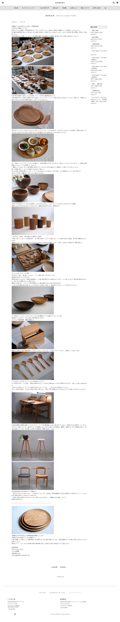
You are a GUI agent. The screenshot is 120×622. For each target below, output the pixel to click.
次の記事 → (63, 567)
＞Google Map (11, 609)
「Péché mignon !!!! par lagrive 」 (99, 52)
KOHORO (57, 614)
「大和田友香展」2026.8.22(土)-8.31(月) (97, 46)
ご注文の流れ (42, 592)
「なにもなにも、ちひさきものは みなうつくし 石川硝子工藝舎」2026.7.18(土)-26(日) (99, 100)
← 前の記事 (54, 567)
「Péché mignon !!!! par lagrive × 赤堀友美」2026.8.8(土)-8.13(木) (99, 69)
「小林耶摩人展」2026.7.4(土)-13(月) (96, 92)
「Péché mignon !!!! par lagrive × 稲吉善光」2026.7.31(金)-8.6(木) (99, 78)
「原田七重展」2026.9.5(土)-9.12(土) (96, 39)
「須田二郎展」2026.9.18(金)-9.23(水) (97, 32)
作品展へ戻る (60, 576)
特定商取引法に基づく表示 (57, 592)
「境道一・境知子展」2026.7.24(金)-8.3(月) (97, 86)
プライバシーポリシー (75, 592)
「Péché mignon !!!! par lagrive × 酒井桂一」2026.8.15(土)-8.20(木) (99, 60)
